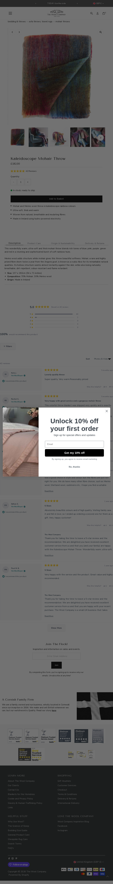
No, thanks (74, 467)
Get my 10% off (74, 452)
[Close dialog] (106, 411)
